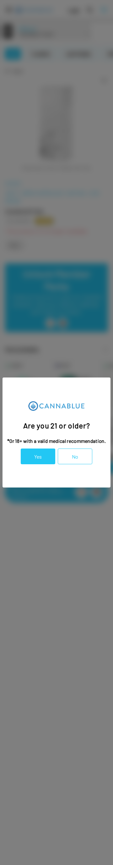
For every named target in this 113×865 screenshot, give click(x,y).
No (75, 457)
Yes (38, 457)
